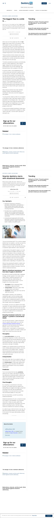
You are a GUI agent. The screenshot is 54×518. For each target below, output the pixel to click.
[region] (27, 516)
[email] (17, 38)
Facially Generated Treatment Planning (11, 323)
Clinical (15, 10)
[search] (5, 3)
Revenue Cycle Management (41, 10)
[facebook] (10, 38)
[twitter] (14, 38)
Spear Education (14, 432)
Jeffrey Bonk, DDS (14, 189)
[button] (3, 3)
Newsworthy (9, 10)
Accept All (49, 515)
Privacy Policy (34, 515)
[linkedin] (12, 38)
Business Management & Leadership (26, 10)
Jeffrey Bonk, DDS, (9, 431)
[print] (25, 38)
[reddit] (16, 38)
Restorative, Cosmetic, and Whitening (10, 173)
